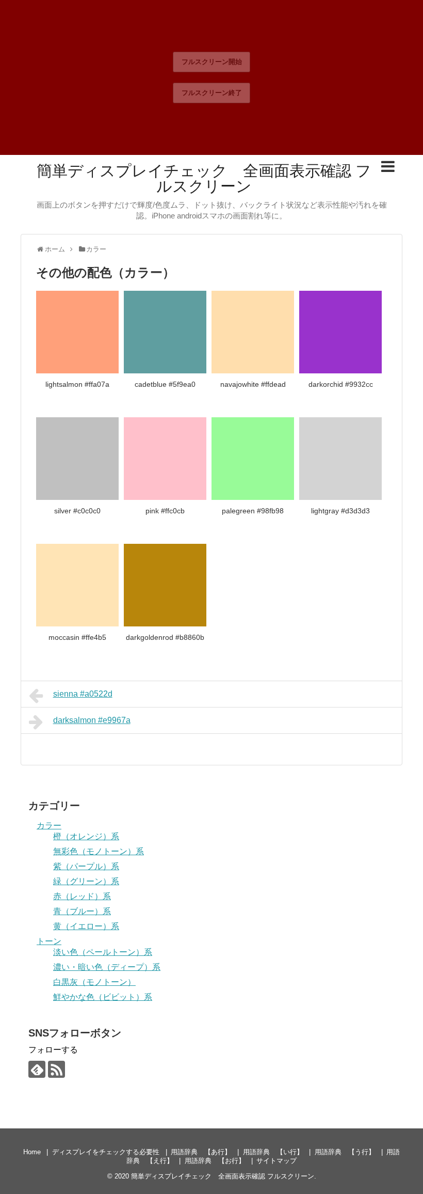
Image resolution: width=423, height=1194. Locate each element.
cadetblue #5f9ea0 (165, 384)
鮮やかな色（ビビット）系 (102, 997)
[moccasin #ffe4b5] (77, 585)
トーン (49, 941)
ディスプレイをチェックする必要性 (105, 1152)
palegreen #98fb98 (253, 511)
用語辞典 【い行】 (273, 1152)
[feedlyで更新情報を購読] (36, 1069)
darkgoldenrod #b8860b (165, 637)
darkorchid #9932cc (340, 384)
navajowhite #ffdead (253, 384)
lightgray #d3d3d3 (340, 511)
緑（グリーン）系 (86, 881)
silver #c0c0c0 (77, 511)
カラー (49, 825)
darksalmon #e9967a (92, 720)
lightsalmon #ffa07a (77, 384)
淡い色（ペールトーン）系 (102, 952)
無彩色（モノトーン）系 (98, 851)
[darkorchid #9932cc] (340, 332)
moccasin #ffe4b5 (77, 637)
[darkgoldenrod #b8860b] (165, 585)
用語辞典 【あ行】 (201, 1152)
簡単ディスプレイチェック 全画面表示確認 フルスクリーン (204, 178)
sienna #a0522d (82, 693)
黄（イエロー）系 (86, 926)
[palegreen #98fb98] (253, 458)
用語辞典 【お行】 (215, 1161)
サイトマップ (276, 1161)
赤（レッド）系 (82, 896)
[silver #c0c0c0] (77, 458)
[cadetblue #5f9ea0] (165, 332)
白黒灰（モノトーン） (94, 982)
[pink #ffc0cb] (165, 458)
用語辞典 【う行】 (345, 1152)
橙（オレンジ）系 (86, 836)
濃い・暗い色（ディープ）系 (106, 967)
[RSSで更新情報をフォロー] (56, 1069)
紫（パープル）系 (86, 866)
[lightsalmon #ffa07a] (77, 332)
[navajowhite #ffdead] (253, 332)
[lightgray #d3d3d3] (340, 458)
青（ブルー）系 (82, 911)
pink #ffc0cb (165, 511)
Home (32, 1152)
